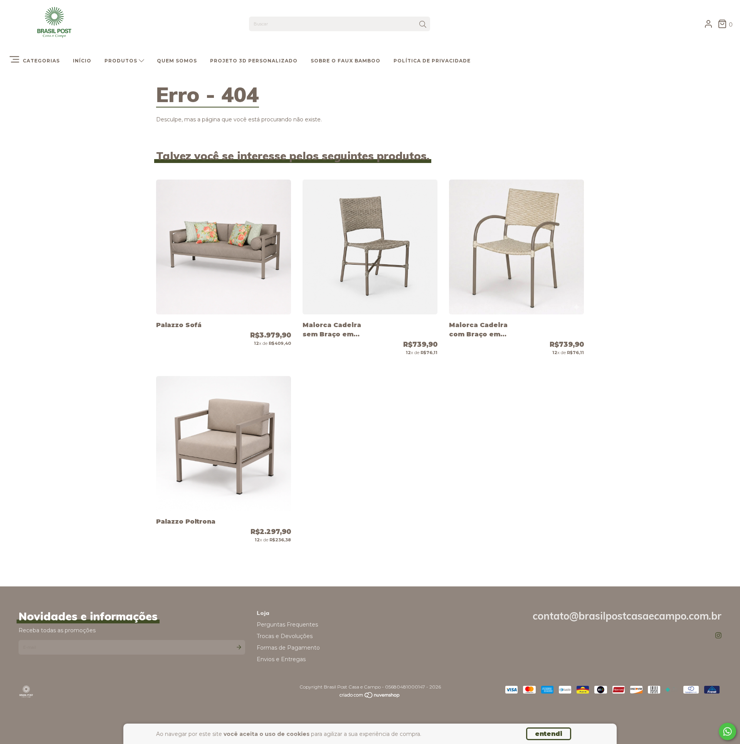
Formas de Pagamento (288, 647)
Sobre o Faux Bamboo (345, 61)
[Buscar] (422, 25)
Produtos (121, 61)
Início (82, 61)
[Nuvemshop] (370, 697)
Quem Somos (177, 61)
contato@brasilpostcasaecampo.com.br (627, 616)
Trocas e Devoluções (285, 636)
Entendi (548, 733)
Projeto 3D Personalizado (254, 61)
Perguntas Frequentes (287, 624)
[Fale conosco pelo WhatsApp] (727, 731)
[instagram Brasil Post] (718, 635)
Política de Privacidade (432, 61)
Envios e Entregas (281, 659)
